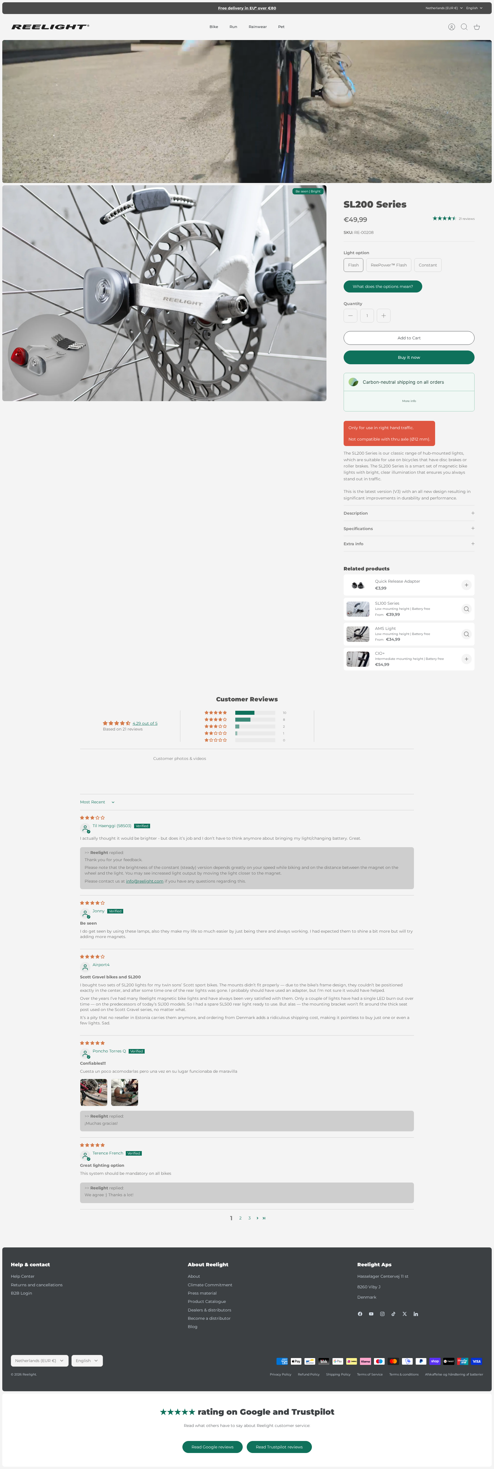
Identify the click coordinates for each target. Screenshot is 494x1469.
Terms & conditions (404, 1374)
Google (270, 8)
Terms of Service (370, 1374)
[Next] (320, 8)
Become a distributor (209, 1318)
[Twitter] (404, 1314)
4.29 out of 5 (145, 723)
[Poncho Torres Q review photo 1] (93, 1092)
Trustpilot (250, 8)
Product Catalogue (207, 1301)
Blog (193, 1326)
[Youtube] (371, 1314)
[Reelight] (50, 27)
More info (409, 401)
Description (356, 513)
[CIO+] (357, 659)
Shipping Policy (338, 1374)
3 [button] (249, 1218)
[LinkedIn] (415, 1314)
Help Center (23, 1276)
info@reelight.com (145, 881)
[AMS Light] (357, 634)
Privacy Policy (280, 1374)
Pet (281, 26)
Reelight (29, 1374)
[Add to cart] (466, 585)
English (472, 8)
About (194, 1276)
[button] (216, 713)
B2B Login (21, 1293)
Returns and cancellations (37, 1284)
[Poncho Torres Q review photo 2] (124, 1092)
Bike (214, 26)
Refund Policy (309, 1374)
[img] (92, 817)
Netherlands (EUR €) (442, 8)
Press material (202, 1293)
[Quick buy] (466, 609)
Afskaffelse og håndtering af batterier (454, 1374)
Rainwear (258, 26)
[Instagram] (382, 1314)
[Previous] (173, 8)
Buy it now (409, 357)
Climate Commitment (210, 1284)
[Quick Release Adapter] (357, 584)
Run (233, 26)
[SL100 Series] (357, 609)
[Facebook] (360, 1314)
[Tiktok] (393, 1314)
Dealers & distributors (209, 1310)
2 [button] (240, 1218)
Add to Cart (409, 338)
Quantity (353, 303)
